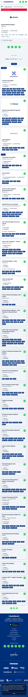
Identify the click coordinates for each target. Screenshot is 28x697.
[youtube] (12, 646)
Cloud (18, 92)
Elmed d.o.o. (5, 112)
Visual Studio (14, 120)
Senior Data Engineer (8, 563)
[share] (19, 47)
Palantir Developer (7, 400)
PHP (3, 233)
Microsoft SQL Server (7, 122)
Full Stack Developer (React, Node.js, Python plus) (10, 480)
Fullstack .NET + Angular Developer (12, 577)
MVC (15, 440)
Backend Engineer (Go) (8, 464)
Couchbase (8, 92)
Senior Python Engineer (8, 446)
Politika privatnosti (14, 634)
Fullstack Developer (8, 80)
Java (23, 88)
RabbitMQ (10, 251)
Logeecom (5, 262)
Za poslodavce (14, 630)
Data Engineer (6, 140)
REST (19, 120)
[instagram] (8, 646)
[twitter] (12, 47)
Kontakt (14, 639)
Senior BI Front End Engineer (10, 370)
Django (4, 456)
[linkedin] (16, 47)
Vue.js (19, 122)
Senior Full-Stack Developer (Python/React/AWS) (10, 330)
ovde (7, 690)
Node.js (7, 361)
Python (15, 147)
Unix (6, 165)
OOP (20, 214)
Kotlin (4, 394)
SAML (4, 603)
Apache (7, 320)
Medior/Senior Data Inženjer (10, 204)
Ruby (4, 322)
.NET (3, 118)
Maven (19, 90)
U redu (14, 693)
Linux (7, 198)
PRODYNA (4, 141)
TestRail (8, 394)
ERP (10, 378)
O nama (14, 628)
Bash (16, 214)
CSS (11, 88)
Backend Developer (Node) (10, 497)
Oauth (10, 253)
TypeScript (14, 122)
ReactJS (12, 341)
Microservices (10, 94)
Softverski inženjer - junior (9, 261)
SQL (7, 88)
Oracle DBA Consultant (8, 157)
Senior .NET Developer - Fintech (11, 241)
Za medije (14, 638)
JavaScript (14, 118)
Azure (23, 147)
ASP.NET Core (19, 253)
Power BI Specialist (7, 279)
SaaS (15, 181)
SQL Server (8, 120)
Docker (18, 198)
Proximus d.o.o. (6, 82)
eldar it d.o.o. (5, 298)
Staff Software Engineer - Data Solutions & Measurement (11, 311)
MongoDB (5, 543)
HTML (14, 88)
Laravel (17, 233)
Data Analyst (6, 173)
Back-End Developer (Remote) (11, 430)
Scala (4, 149)
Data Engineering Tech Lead (10, 593)
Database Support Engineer (10, 414)
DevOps (13, 92)
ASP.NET (10, 249)
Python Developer (7, 549)
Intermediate (17, 94)
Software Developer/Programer (11, 110)
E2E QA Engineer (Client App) (10, 384)
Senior (22, 94)
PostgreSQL (15, 422)
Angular (18, 88)
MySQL (4, 88)
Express (10, 491)
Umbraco (10, 440)
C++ (10, 165)
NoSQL (8, 90)
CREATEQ (3, 26)
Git (11, 90)
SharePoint (8, 287)
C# (6, 118)
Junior (13, 273)
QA (22, 392)
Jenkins (23, 90)
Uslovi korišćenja (14, 632)
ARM (3, 92)
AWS (19, 147)
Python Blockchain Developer (10, 534)
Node (16, 438)
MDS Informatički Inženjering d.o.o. (11, 206)
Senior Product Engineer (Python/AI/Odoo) (9, 189)
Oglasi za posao (8, 6)
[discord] (19, 646)
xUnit (14, 253)
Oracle (4, 90)
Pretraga (14, 63)
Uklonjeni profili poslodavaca (14, 636)
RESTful (4, 94)
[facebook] (8, 47)
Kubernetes (5, 216)
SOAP (14, 212)
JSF (10, 304)
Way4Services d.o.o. (7, 159)
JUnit (15, 90)
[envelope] (23, 646)
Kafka (12, 149)
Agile (22, 92)
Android (7, 392)
